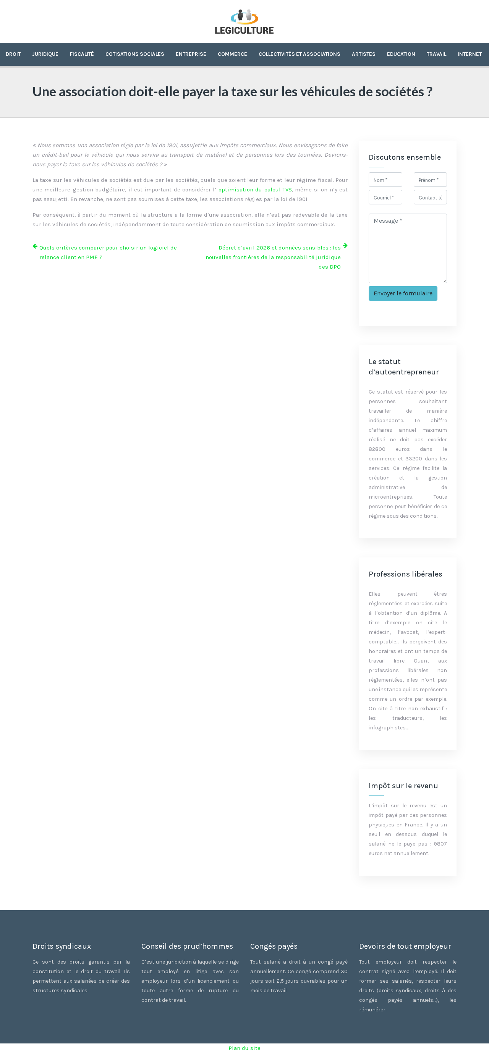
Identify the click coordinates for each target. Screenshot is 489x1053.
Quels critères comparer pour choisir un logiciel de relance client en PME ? (108, 252)
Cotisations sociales (134, 54)
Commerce (232, 54)
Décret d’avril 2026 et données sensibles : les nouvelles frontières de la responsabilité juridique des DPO (273, 257)
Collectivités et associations (299, 54)
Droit (13, 54)
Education (401, 54)
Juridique (45, 54)
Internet (470, 54)
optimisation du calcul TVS (255, 189)
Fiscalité (82, 54)
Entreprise (191, 54)
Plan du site (244, 1048)
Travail (436, 54)
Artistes (364, 54)
